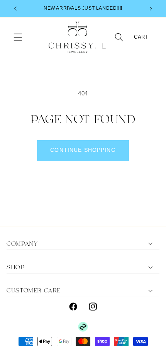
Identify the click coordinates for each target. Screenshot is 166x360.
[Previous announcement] (15, 8)
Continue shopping (83, 150)
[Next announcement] (150, 8)
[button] (18, 38)
